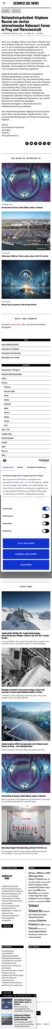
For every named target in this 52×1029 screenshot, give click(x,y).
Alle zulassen (26, 543)
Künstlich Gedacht (8, 438)
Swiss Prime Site (42, 929)
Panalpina (47, 898)
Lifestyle (4, 442)
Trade (5, 425)
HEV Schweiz (40, 887)
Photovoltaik (31, 901)
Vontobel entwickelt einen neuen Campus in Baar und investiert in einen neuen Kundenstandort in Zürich (23, 691)
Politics (16, 11)
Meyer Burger (34, 895)
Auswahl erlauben (26, 554)
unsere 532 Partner (18, 479)
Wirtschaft (45, 934)
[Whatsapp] (44, 143)
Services (6, 421)
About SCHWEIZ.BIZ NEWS (10, 344)
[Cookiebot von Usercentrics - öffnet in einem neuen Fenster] (38, 460)
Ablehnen (26, 565)
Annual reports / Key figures (11, 369)
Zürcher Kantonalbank (34, 937)
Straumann (47, 925)
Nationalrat (41, 898)
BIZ (36, 873)
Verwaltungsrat (32, 934)
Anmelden (46, 1024)
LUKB (38, 890)
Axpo (33, 873)
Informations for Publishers (10, 348)
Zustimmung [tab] (8, 467)
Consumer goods (9, 391)
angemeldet (16, 324)
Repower (43, 901)
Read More (7, 993)
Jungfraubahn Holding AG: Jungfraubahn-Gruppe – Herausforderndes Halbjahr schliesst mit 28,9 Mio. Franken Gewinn (25, 635)
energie (38, 882)
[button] (38, 1013)
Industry (7, 412)
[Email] (48, 143)
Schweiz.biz (35, 910)
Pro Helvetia (38, 901)
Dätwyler (46, 879)
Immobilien (47, 887)
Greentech (7, 404)
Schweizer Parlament (37, 922)
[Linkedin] (40, 143)
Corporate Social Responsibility (12, 374)
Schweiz (33, 905)
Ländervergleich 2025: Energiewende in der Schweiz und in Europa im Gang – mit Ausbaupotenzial (25, 745)
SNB (42, 924)
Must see (4, 450)
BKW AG (43, 873)
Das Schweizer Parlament (35, 877)
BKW (39, 872)
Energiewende (44, 882)
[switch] (45, 516)
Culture (6, 11)
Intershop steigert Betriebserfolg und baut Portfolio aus (24, 847)
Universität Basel (40, 931)
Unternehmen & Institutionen (11, 353)
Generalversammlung (34, 884)
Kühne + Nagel (32, 890)
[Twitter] (31, 143)
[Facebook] (27, 143)
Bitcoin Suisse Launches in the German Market (19, 304)
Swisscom (32, 928)
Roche (48, 901)
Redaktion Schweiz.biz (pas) (13, 33)
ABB (29, 872)
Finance (6, 399)
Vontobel (39, 934)
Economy (4, 382)
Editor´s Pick (6, 429)
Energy (6, 395)
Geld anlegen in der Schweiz (11, 357)
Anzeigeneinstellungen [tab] (36, 467)
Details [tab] (20, 467)
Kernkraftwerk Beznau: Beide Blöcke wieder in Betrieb (22, 207)
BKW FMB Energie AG (39, 874)
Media (3, 446)
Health (6, 408)
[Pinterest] (35, 143)
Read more (7, 926)
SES (39, 924)
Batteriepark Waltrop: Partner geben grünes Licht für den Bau (25, 256)
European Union (7, 433)
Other (3, 455)
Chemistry (7, 386)
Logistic (6, 416)
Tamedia (31, 931)
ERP (49, 882)
